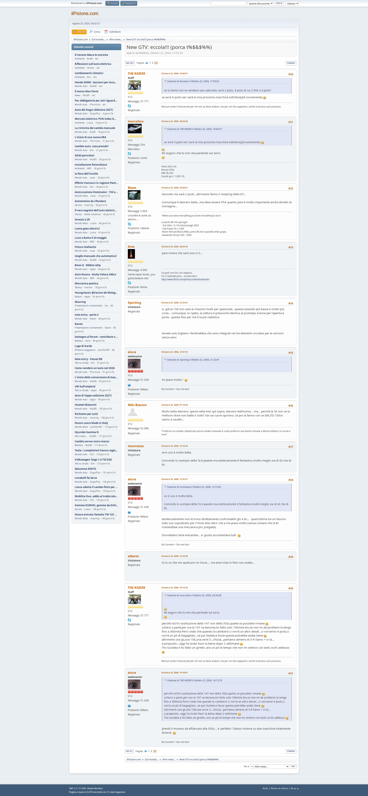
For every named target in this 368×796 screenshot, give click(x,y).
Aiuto (265, 788)
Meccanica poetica (86, 283)
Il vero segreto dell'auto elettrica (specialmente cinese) (96, 210)
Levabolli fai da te (86, 478)
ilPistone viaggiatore (85, 349)
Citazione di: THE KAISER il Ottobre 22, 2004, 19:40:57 (194, 129)
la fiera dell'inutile (86, 173)
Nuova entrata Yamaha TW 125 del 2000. (96, 514)
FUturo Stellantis (85, 247)
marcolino (136, 121)
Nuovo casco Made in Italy (91, 423)
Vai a (246, 766)
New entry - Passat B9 (88, 359)
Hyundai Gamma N (87, 432)
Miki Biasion (137, 405)
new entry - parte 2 (87, 314)
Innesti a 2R (82, 219)
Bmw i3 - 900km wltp (88, 265)
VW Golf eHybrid (85, 386)
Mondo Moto (81, 195)
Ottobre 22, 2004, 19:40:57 (174, 73)
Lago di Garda (83, 346)
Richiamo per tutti (86, 414)
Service (78, 205)
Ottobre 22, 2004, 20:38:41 (174, 187)
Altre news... (81, 436)
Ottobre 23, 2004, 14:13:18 (174, 587)
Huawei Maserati (85, 404)
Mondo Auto (81, 86)
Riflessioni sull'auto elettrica (93, 64)
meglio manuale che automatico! (96, 256)
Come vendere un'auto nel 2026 (95, 368)
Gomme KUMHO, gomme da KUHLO (96, 505)
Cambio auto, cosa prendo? (91, 146)
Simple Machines (95, 788)
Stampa (291, 63)
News (77, 95)
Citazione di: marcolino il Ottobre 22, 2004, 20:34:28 (194, 595)
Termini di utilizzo (279, 788)
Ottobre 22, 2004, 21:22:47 (174, 302)
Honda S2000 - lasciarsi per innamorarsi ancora (96, 82)
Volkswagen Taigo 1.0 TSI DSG (93, 459)
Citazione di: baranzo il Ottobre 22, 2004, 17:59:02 (193, 81)
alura (132, 352)
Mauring (80, 302)
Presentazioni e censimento (88, 305)
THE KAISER (136, 73)
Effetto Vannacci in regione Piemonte (96, 183)
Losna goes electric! (87, 228)
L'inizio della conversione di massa (96, 377)
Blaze (132, 188)
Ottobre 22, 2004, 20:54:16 (174, 246)
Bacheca (79, 340)
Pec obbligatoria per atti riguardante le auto (96, 100)
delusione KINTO (85, 469)
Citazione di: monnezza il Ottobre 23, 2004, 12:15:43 (194, 487)
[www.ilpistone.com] (129, 384)
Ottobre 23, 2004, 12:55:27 (174, 479)
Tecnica (78, 214)
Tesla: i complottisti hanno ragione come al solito (96, 450)
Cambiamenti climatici (89, 73)
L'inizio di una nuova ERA (90, 137)
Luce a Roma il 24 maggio (91, 237)
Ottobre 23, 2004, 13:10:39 (174, 556)
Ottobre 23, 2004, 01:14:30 (174, 404)
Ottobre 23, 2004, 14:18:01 (174, 672)
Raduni (78, 296)
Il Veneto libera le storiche (91, 55)
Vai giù (130, 63)
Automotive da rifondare (90, 201)
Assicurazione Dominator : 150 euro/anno (96, 192)
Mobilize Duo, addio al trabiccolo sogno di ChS (96, 496)
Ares (131, 246)
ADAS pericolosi (84, 155)
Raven (79, 324)
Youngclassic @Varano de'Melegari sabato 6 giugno (96, 292)
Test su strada (81, 362)
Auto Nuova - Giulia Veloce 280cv (95, 274)
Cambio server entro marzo (92, 441)
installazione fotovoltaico (91, 164)
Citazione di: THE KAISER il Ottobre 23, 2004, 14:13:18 (194, 680)
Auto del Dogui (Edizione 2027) (94, 109)
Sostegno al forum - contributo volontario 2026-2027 (96, 337)
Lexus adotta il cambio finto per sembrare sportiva (96, 487)
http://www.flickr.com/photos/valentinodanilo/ (185, 279)
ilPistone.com (84, 13)
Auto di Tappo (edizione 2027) (93, 395)
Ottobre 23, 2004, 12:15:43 (174, 445)
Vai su (129, 751)
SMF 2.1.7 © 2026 (77, 788)
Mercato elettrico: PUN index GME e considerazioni (96, 119)
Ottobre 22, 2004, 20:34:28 (174, 121)
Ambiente (80, 58)
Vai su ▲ (295, 788)
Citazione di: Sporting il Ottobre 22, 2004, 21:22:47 (193, 359)
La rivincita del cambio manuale (95, 128)
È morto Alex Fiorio (86, 91)
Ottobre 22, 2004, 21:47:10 (174, 351)
